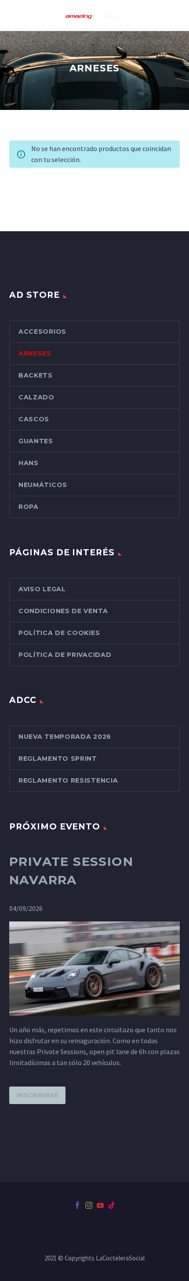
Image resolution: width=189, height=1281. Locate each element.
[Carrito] (16, 15)
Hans (28, 463)
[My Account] (172, 15)
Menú (159, 15)
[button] (145, 15)
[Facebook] (77, 1205)
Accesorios (42, 331)
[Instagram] (88, 1205)
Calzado (36, 397)
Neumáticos (42, 485)
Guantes (35, 441)
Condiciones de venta (63, 611)
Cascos (33, 419)
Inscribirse (37, 1095)
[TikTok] (111, 1205)
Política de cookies (59, 633)
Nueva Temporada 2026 (64, 737)
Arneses (34, 353)
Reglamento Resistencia (68, 780)
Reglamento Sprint (57, 758)
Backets (35, 375)
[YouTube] (100, 1205)
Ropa (28, 507)
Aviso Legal (42, 589)
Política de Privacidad (64, 655)
